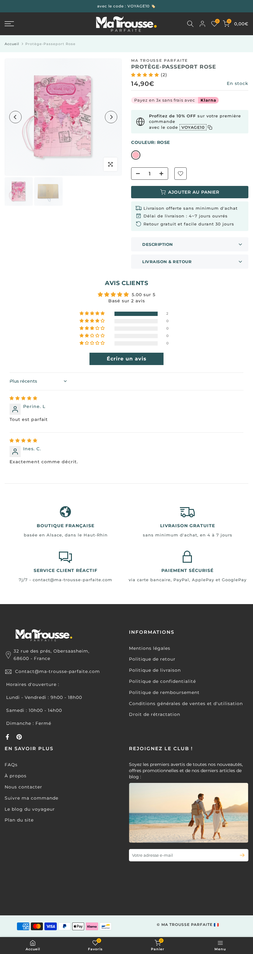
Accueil (12, 44)
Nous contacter (23, 787)
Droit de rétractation (154, 714)
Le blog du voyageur (30, 809)
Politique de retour (152, 659)
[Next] (111, 117)
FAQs (11, 764)
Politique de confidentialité (162, 681)
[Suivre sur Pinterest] (19, 737)
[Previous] (15, 117)
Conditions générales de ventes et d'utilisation (186, 703)
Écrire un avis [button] (127, 359)
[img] (24, 398)
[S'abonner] (239, 855)
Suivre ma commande (31, 798)
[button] (146, 74)
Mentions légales (149, 648)
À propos (16, 776)
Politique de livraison (155, 670)
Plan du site (19, 820)
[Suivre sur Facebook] (7, 737)
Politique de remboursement (164, 692)
